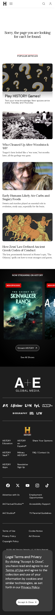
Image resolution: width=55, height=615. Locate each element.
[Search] (43, 3)
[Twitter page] (18, 485)
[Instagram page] (37, 485)
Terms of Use (15, 570)
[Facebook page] (8, 485)
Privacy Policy (30, 587)
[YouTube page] (27, 485)
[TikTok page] (47, 485)
